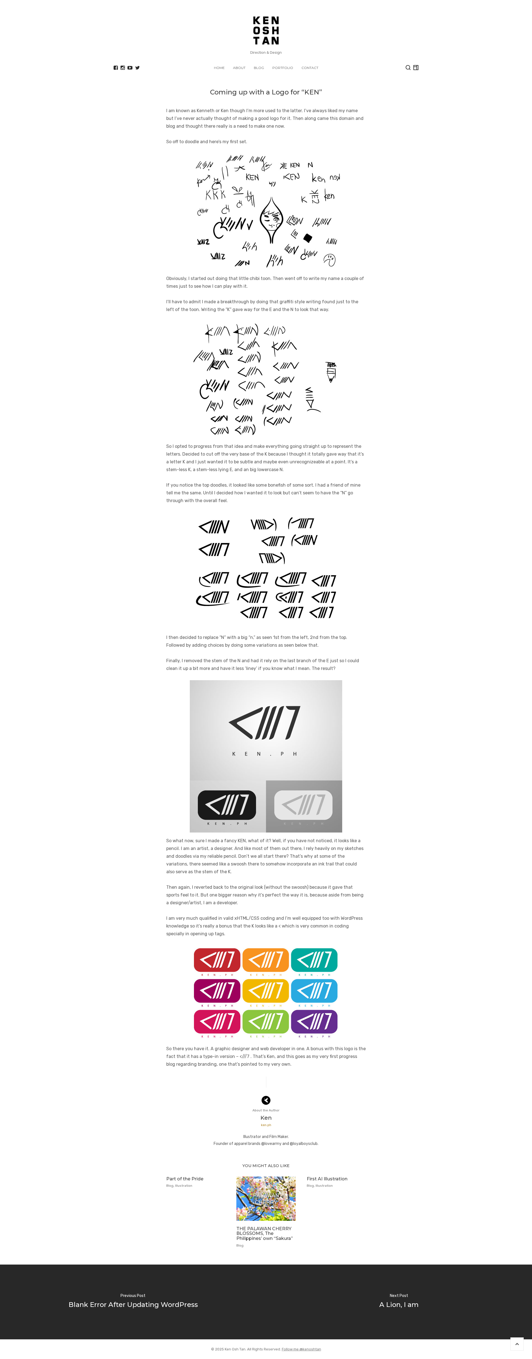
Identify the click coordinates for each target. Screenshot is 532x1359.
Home (219, 68)
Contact (309, 68)
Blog (259, 68)
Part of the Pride (184, 1178)
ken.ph (266, 1125)
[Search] (408, 67)
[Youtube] (129, 68)
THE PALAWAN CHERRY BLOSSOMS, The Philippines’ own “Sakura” (264, 1233)
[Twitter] (137, 68)
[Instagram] (123, 68)
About (239, 68)
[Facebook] (116, 68)
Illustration (183, 1186)
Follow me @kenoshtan (301, 1349)
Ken (266, 1117)
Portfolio (282, 68)
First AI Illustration (327, 1178)
